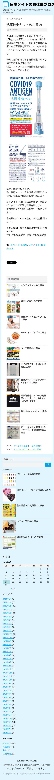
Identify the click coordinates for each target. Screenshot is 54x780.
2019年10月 (8, 680)
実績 (4, 750)
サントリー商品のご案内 (28, 474)
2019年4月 (7, 701)
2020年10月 (8, 638)
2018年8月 (7, 726)
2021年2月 (7, 627)
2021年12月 (8, 606)
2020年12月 (8, 634)
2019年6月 (7, 694)
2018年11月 (7, 715)
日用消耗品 (7, 754)
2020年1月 (7, 669)
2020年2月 (7, 666)
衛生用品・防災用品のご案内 (30, 505)
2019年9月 (7, 683)
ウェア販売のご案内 (30, 348)
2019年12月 (8, 673)
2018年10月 (8, 718)
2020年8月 (7, 645)
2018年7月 (7, 729)
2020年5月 (7, 655)
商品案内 (6, 747)
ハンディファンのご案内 (32, 285)
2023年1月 (7, 599)
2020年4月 (7, 659)
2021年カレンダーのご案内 (34, 411)
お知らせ (15, 245)
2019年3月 (7, 704)
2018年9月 (7, 722)
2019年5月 (7, 697)
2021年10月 (8, 613)
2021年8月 (7, 616)
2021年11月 (7, 609)
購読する (9, 459)
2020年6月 (7, 652)
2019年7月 (7, 690)
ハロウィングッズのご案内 (33, 332)
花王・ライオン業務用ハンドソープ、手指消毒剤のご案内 (33, 430)
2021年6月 (7, 620)
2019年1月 (7, 711)
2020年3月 (7, 662)
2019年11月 (7, 676)
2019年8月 (7, 687)
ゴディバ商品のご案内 (27, 521)
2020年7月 (7, 648)
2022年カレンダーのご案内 (30, 537)
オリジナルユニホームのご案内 (27, 446)
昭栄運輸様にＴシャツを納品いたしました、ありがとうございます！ (33, 398)
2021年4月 (7, 624)
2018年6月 (7, 733)
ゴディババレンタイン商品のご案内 (34, 490)
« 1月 (13, 588)
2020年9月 (7, 641)
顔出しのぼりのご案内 (31, 301)
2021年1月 (7, 631)
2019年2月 (7, 708)
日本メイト (34, 245)
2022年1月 (7, 602)
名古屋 (24, 245)
